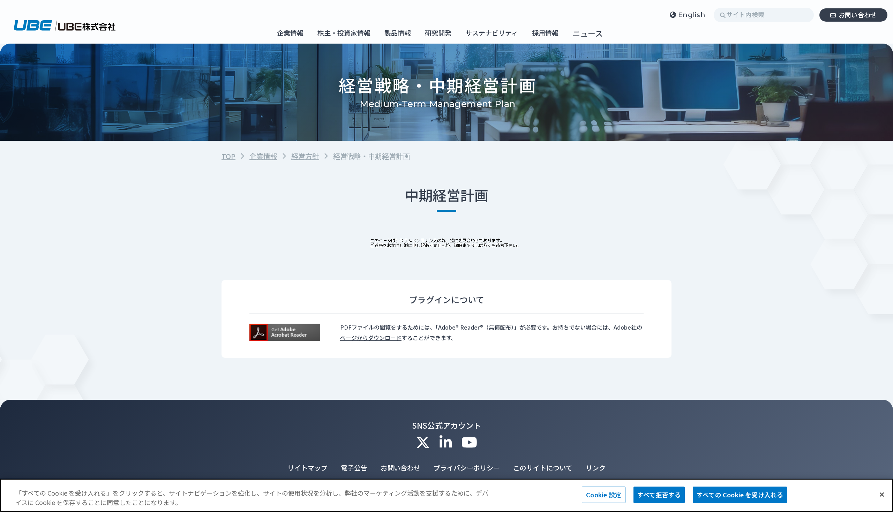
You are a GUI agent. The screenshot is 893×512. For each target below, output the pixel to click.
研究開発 (438, 33)
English (691, 15)
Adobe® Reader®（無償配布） (476, 327)
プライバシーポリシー (467, 467)
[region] (446, 495)
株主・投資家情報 (343, 33)
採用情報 (545, 33)
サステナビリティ (491, 33)
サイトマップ (308, 467)
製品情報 (397, 33)
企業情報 (290, 33)
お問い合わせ (858, 14)
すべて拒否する (659, 494)
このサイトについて (542, 467)
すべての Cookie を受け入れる (740, 494)
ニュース (587, 33)
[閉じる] (882, 494)
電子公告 (354, 467)
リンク (596, 467)
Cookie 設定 (603, 494)
